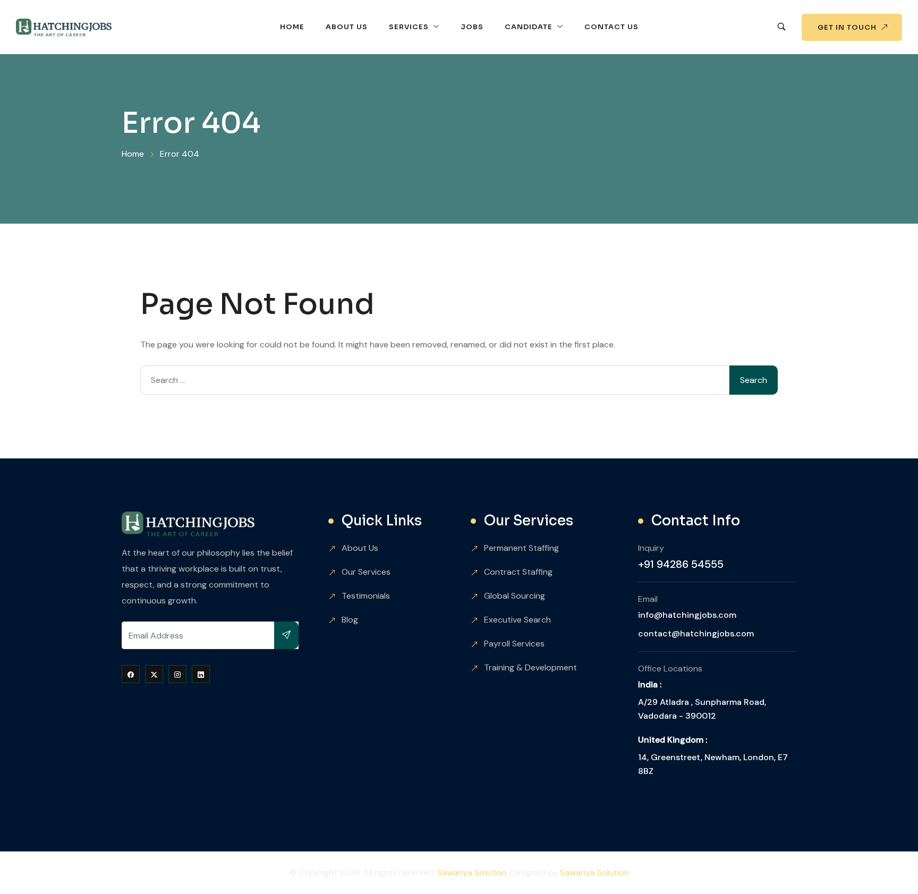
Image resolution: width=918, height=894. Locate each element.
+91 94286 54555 (681, 564)
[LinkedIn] (201, 674)
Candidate (528, 26)
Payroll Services (514, 643)
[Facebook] (131, 674)
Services (409, 26)
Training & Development (530, 667)
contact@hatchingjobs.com (696, 633)
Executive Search (517, 619)
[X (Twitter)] (154, 674)
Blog (350, 619)
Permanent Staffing (521, 548)
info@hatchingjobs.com (687, 614)
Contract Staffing (518, 571)
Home (292, 26)
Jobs (472, 26)
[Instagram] (177, 674)
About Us (347, 26)
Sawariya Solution (471, 872)
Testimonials (366, 595)
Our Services (366, 571)
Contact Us (611, 26)
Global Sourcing (514, 595)
